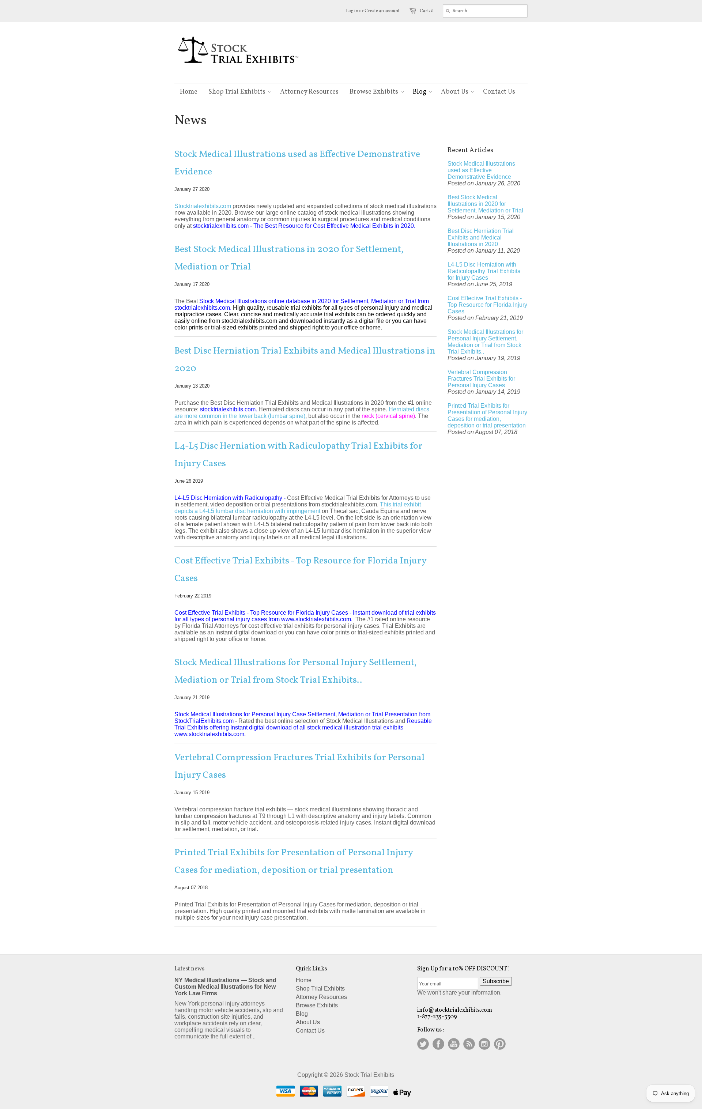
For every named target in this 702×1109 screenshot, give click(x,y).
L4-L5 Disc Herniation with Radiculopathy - (230, 498)
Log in (352, 11)
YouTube (454, 1044)
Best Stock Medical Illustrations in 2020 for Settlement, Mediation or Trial (289, 258)
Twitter (423, 1044)
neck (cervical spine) (388, 416)
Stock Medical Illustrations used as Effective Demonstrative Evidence (297, 163)
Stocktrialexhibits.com (202, 206)
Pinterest (500, 1044)
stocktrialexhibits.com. (229, 409)
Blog (302, 1014)
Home (304, 980)
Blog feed (469, 1044)
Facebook (438, 1044)
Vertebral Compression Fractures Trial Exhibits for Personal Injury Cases (299, 766)
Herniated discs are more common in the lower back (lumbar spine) (301, 412)
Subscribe (496, 981)
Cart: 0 (427, 11)
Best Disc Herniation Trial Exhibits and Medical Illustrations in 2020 (304, 359)
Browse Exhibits (317, 1005)
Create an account (382, 11)
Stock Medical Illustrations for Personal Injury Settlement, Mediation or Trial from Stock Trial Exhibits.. (295, 671)
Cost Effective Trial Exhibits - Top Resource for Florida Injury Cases (300, 569)
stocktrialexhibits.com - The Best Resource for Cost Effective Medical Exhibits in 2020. (304, 226)
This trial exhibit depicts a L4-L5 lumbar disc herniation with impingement (297, 507)
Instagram (484, 1044)
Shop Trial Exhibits (320, 988)
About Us (308, 1022)
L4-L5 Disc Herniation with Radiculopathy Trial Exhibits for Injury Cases (298, 455)
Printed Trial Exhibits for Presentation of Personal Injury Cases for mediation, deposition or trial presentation (293, 861)
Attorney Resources (321, 997)
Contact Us (310, 1030)
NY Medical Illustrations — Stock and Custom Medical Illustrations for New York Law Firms (225, 986)
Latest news (189, 969)
